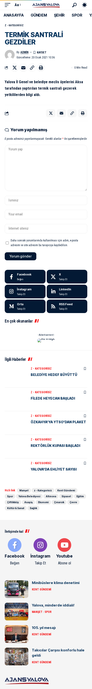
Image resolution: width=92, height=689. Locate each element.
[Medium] (25, 306)
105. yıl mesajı (44, 627)
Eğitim (80, 496)
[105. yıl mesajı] (16, 634)
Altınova (51, 496)
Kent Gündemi (66, 490)
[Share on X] (15, 68)
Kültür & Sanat (15, 508)
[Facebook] (25, 276)
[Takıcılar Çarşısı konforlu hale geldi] (16, 656)
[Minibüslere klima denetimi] (16, 589)
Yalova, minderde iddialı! (53, 605)
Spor (10, 496)
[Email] (23, 68)
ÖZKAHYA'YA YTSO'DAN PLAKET (58, 422)
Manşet (24, 490)
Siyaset (66, 496)
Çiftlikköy (13, 502)
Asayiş (28, 502)
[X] (67, 276)
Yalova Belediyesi (29, 496)
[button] (9, 5)
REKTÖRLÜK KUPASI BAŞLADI (55, 446)
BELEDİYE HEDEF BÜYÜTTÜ (54, 375)
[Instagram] (25, 291)
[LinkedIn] (67, 291)
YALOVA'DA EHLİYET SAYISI (54, 469)
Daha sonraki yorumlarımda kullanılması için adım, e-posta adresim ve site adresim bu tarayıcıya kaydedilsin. (44, 243)
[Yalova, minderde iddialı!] (16, 611)
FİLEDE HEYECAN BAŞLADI (53, 398)
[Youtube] (64, 552)
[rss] (67, 306)
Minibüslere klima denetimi (55, 582)
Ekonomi (43, 502)
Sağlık (33, 508)
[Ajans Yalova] (46, 5)
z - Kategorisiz (14, 25)
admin (25, 52)
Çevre (73, 502)
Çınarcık (59, 502)
